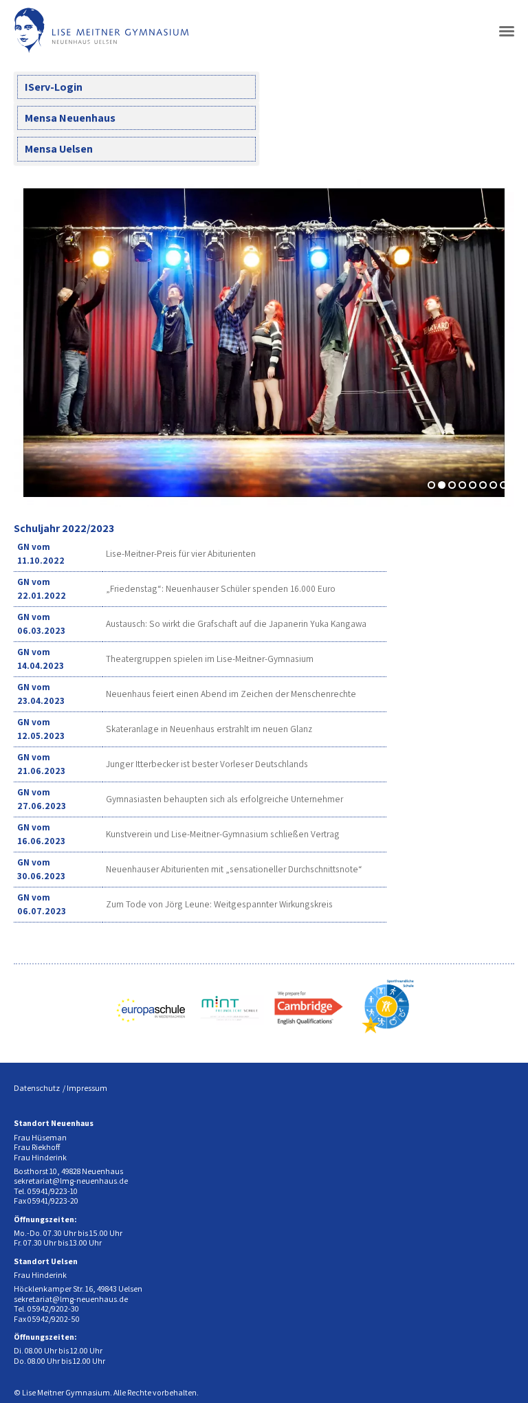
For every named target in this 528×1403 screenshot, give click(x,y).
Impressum (87, 1088)
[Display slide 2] (442, 485)
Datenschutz (37, 1088)
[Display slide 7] (493, 485)
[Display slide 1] (431, 485)
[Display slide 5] (472, 485)
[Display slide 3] (452, 485)
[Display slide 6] (483, 485)
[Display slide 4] (462, 485)
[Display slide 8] (503, 485)
